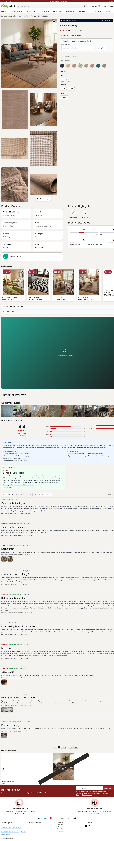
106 (71, 747)
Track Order (110, 1)
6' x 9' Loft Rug (83, 297)
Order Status (60, 824)
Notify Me (101, 48)
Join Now (107, 788)
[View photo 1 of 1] (4, 682)
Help (103, 1)
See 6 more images (43, 199)
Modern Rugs (31, 11)
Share (76, 56)
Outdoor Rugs (44, 11)
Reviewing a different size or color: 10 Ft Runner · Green (18, 485)
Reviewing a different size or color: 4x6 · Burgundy (15, 658)
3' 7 (62, 79)
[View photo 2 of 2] (10, 559)
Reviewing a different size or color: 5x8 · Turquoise (15, 513)
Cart (111, 6)
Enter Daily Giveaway (35, 822)
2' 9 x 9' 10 (64, 97)
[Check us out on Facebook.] (86, 826)
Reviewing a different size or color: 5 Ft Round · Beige (16, 705)
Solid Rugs (25, 16)
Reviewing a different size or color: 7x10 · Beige (14, 584)
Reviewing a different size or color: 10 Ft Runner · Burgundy (17, 535)
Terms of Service (87, 795)
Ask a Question (66, 56)
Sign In (94, 6)
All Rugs (3, 11)
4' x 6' (63, 88)
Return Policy (60, 829)
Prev (55, 747)
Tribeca (33, 16)
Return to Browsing (7, 16)
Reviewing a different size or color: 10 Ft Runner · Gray (16, 554)
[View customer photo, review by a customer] (7, 411)
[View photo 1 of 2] (4, 559)
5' (68, 79)
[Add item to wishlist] (22, 271)
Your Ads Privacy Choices (10, 832)
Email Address (65, 44)
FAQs (58, 826)
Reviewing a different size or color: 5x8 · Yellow (14, 731)
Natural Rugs (57, 11)
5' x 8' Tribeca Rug (33, 297)
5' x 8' (71, 88)
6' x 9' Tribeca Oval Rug (9, 297)
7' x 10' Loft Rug (58, 297)
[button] (53, 21)
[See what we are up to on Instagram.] (89, 826)
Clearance (109, 11)
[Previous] (3, 285)
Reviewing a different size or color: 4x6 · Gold (14, 634)
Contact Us (60, 822)
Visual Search (97, 11)
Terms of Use (6, 828)
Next (76, 747)
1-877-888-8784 (7, 1)
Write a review (79, 30)
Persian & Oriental (16, 11)
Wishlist (103, 6)
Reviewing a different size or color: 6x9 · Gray (14, 678)
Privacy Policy (17, 828)
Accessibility (60, 831)
